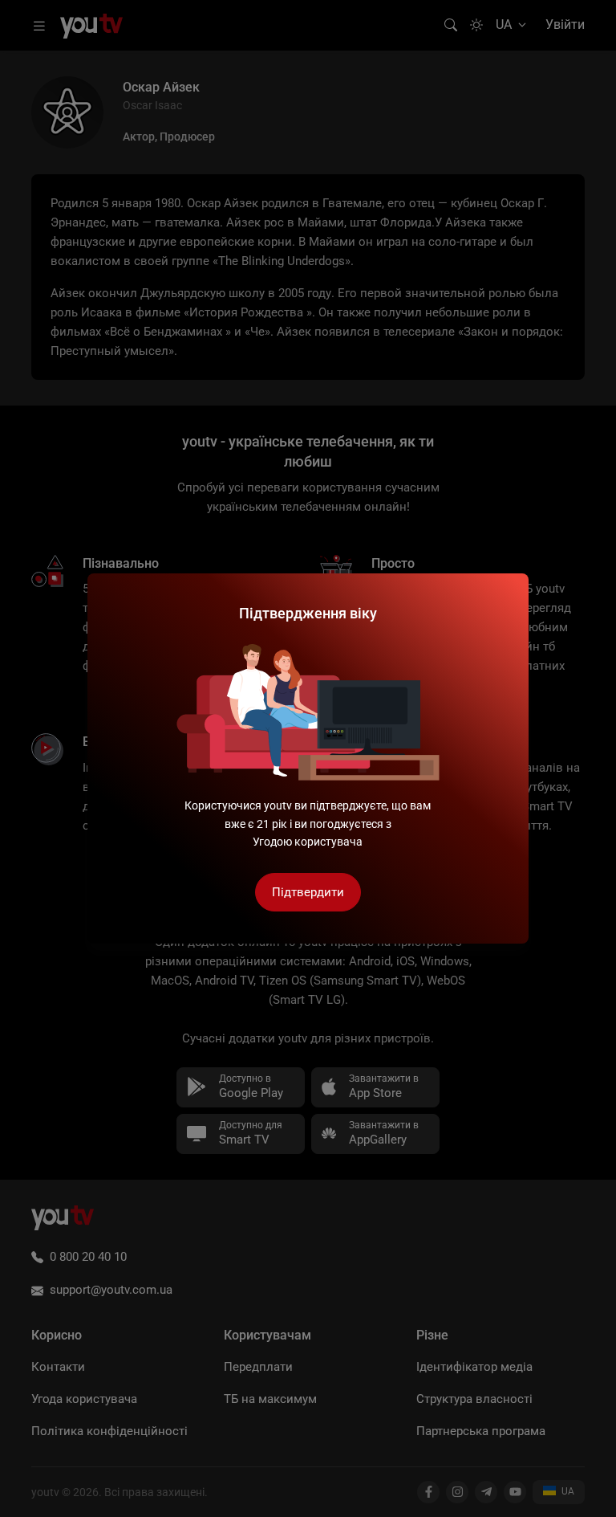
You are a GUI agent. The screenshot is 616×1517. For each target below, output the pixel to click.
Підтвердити (308, 892)
